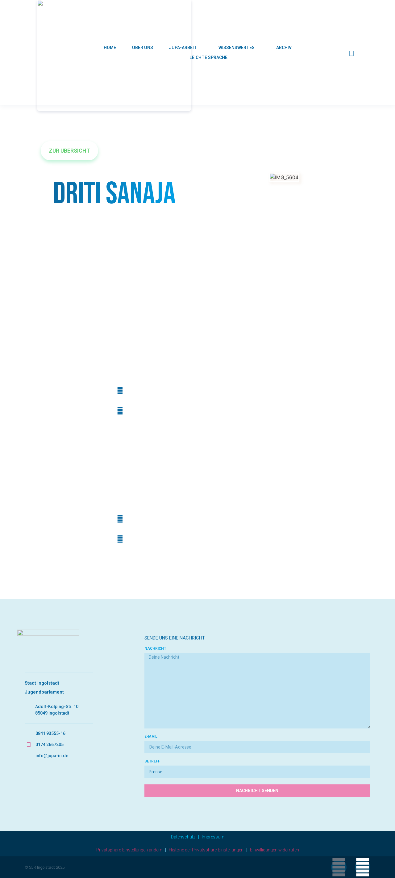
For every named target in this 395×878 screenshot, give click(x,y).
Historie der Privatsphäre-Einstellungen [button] (206, 849)
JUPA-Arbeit (183, 47)
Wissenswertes (236, 47)
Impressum (213, 836)
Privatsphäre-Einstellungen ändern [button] (129, 849)
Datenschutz (183, 836)
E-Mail (150, 737)
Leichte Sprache (208, 57)
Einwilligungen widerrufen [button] (274, 849)
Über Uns (142, 47)
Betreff (152, 761)
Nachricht (155, 649)
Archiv (284, 47)
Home (110, 47)
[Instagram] (362, 867)
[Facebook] (339, 867)
